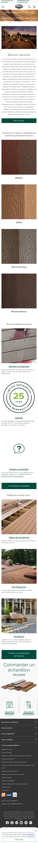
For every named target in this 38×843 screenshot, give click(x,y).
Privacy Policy (31, 836)
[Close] (36, 830)
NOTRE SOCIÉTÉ (6, 728)
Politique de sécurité (7, 759)
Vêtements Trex (6, 787)
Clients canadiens (6, 778)
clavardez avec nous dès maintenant (12, 476)
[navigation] (19, 5)
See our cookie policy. (28, 834)
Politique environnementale (9, 771)
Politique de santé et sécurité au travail (12, 774)
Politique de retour (6, 749)
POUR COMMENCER (7, 734)
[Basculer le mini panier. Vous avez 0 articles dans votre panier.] (34, 7)
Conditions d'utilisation (8, 781)
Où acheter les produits (19, 485)
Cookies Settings (19, 839)
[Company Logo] (19, 6)
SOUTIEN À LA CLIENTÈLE (9, 722)
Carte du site (5, 790)
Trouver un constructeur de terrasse (19, 654)
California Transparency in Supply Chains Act (14, 784)
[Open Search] (29, 6)
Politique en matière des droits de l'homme (14, 762)
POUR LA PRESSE (7, 740)
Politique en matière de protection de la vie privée (16, 756)
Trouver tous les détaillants (9, 801)
